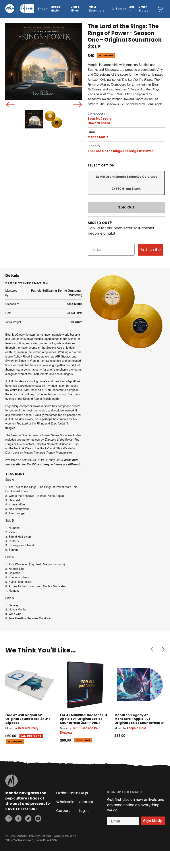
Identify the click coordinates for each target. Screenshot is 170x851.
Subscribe (150, 249)
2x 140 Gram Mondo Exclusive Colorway (126, 177)
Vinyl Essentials (96, 8)
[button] (152, 649)
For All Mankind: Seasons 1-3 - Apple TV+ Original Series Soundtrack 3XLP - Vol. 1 (84, 719)
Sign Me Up (152, 820)
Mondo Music (55, 8)
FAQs (83, 793)
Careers (63, 810)
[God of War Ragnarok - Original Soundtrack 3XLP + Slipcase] (30, 685)
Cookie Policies (65, 836)
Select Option (101, 165)
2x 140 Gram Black (126, 189)
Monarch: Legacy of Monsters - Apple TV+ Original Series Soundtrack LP (139, 719)
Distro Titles (74, 8)
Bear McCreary (100, 119)
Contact (86, 801)
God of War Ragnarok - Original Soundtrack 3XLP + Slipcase (28, 719)
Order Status (143, 8)
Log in (131, 8)
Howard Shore (99, 123)
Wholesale (65, 801)
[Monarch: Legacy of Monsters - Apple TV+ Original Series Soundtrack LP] (139, 685)
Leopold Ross (136, 728)
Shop (41, 8)
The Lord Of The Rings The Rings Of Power (120, 151)
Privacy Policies (40, 836)
